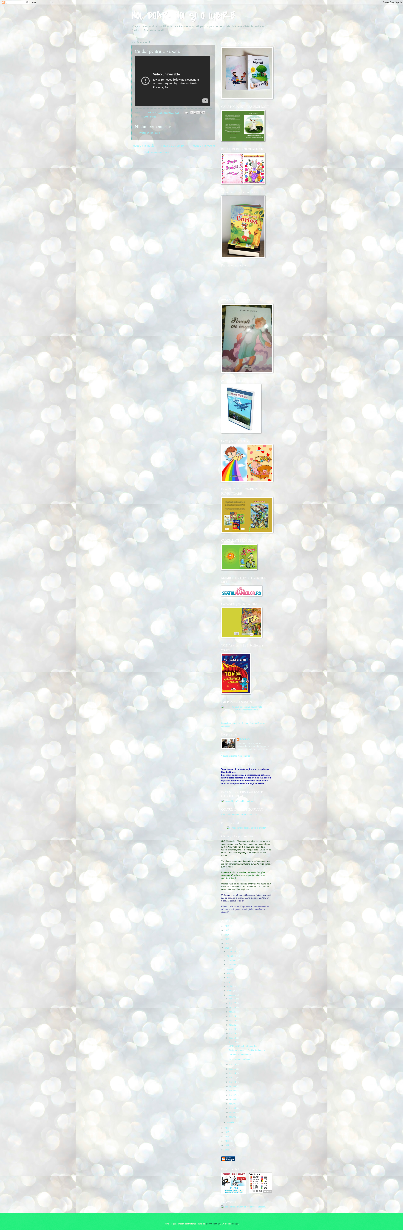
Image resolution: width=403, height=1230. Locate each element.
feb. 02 (232, 1112)
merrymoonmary (213, 1224)
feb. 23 (232, 1020)
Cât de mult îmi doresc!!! (240, 1054)
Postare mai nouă (142, 145)
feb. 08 (232, 1091)
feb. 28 (232, 999)
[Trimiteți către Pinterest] (203, 112)
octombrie (231, 960)
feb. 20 (232, 1029)
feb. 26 (232, 1007)
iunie (229, 977)
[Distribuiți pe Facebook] (200, 112)
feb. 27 (232, 1003)
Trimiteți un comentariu (149, 133)
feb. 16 (232, 1064)
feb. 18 (232, 1038)
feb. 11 (232, 1077)
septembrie (232, 964)
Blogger (234, 1224)
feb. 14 (232, 1073)
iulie (229, 973)
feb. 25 (232, 1012)
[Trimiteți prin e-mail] (191, 112)
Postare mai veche (203, 145)
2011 (227, 1137)
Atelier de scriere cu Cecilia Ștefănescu (247, 1050)
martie (230, 991)
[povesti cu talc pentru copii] (246, 828)
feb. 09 (232, 1086)
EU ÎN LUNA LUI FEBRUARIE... (243, 1046)
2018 (227, 930)
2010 (227, 1141)
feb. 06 (232, 1099)
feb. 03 (232, 1108)
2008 (227, 1150)
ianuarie (231, 1122)
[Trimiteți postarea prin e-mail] (186, 112)
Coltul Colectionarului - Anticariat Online (239, 814)
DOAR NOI (245, 739)
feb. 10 (232, 1082)
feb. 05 (232, 1104)
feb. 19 (232, 1033)
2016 (227, 939)
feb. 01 (232, 1117)
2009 (227, 1145)
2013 (227, 1128)
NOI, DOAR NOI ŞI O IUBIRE (183, 15)
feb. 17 (232, 1042)
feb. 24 (232, 1016)
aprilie (230, 986)
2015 (227, 943)
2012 (227, 1132)
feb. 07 (232, 1095)
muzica (153, 117)
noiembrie (231, 956)
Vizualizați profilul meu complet (235, 756)
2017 (227, 935)
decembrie (232, 951)
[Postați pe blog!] (194, 112)
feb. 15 (232, 1069)
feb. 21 (232, 1025)
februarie (231, 995)
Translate (235, 723)
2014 (227, 948)
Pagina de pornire (172, 145)
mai (229, 982)
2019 (227, 926)
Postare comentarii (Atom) (157, 152)
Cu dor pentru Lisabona (239, 1059)
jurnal (146, 117)
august (230, 969)
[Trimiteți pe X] (197, 112)
